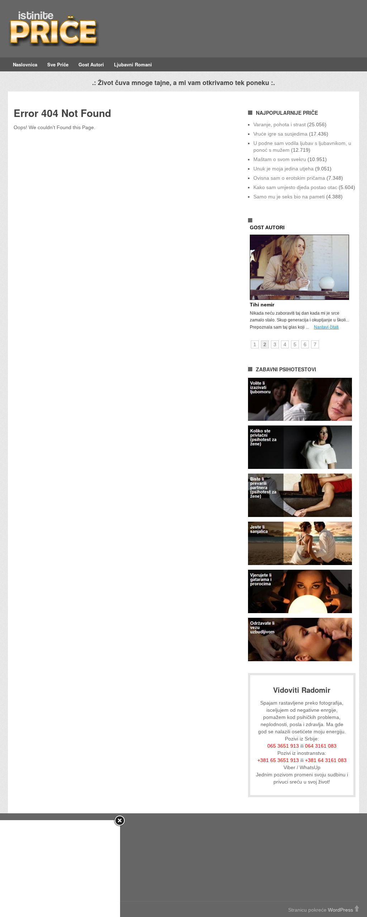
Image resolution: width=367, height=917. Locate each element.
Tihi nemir (262, 304)
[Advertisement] (60, 868)
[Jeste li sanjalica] (300, 563)
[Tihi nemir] (301, 298)
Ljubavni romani (133, 64)
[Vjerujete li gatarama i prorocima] (300, 611)
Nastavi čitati (326, 327)
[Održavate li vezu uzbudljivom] (300, 659)
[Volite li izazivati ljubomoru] (300, 419)
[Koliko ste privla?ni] (300, 467)
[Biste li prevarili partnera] (300, 515)
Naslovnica (25, 64)
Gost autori (91, 64)
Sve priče (57, 64)
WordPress (340, 910)
